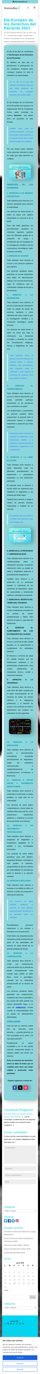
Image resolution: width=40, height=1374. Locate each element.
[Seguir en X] (20, 1087)
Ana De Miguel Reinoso (14, 32)
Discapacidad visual (17, 41)
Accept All (20, 1358)
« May (6, 1290)
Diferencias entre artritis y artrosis (16, 1245)
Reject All (20, 1369)
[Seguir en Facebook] (15, 1087)
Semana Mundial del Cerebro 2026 (17, 1249)
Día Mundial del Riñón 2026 (14, 1253)
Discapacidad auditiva (15, 35)
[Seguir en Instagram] (26, 1087)
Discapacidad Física (17, 38)
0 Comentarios (30, 41)
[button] (34, 9)
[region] (20, 1355)
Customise (20, 1363)
